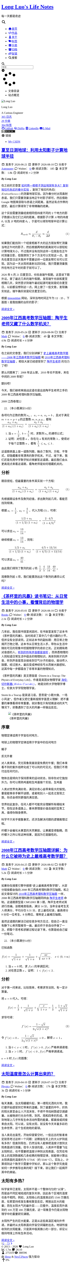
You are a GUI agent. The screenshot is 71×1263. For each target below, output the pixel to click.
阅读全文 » (7, 309)
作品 (14, 33)
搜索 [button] (14, 57)
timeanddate (14, 298)
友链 (14, 53)
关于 (14, 37)
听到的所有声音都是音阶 (33, 652)
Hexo (8, 1256)
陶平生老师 (54, 361)
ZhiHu (20, 128)
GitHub (9, 128)
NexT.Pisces (21, 1256)
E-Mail (46, 128)
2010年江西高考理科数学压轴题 (38, 893)
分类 (14, 45)
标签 (14, 41)
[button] (35, 22)
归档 (14, 49)
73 (8, 1243)
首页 (14, 28)
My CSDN (14, 141)
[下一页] (11, 1243)
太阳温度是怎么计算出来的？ (28, 1074)
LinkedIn (34, 128)
